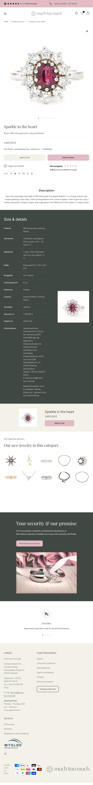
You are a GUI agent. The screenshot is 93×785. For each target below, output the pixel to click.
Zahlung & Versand (45, 681)
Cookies (40, 677)
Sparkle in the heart (37, 22)
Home (6, 22)
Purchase (8, 729)
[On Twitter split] (15, 174)
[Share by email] (23, 174)
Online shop (9, 724)
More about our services (29, 543)
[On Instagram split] (32, 174)
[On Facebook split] (11, 174)
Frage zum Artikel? (16, 166)
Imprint (40, 659)
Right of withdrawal (45, 672)
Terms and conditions (46, 663)
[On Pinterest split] (19, 174)
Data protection (43, 668)
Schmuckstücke (17, 22)
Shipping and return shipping (16, 733)
